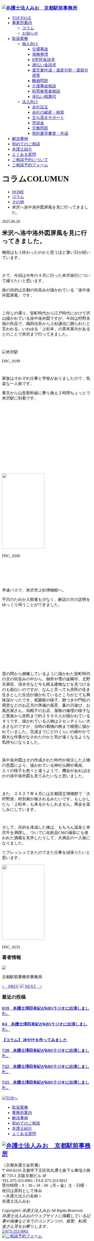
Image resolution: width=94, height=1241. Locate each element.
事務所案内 (22, 1113)
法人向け (30, 102)
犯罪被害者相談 (46, 91)
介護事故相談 (44, 86)
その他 (18, 202)
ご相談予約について (30, 160)
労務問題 (40, 128)
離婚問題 (40, 81)
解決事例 (20, 139)
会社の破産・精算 (48, 112)
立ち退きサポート (48, 117)
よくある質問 (24, 154)
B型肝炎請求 (43, 59)
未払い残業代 (44, 96)
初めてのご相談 (26, 144)
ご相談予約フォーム (30, 165)
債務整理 (40, 54)
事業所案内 (22, 23)
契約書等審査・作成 (50, 133)
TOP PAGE (21, 18)
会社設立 (40, 107)
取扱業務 (20, 38)
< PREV (10, 986)
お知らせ (30, 33)
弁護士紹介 (22, 149)
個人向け (30, 44)
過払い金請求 (44, 65)
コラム (28, 28)
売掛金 (38, 123)
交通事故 (40, 49)
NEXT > (33, 986)
